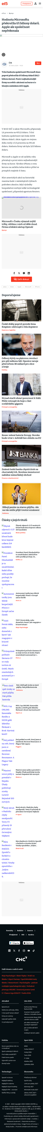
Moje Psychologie (8, 976)
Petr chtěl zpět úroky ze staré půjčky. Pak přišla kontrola (27, 686)
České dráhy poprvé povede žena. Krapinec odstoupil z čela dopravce (20, 325)
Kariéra (31, 935)
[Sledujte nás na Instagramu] (24, 950)
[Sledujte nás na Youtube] (29, 950)
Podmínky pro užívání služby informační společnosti (21, 1116)
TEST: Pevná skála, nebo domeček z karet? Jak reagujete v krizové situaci (28, 622)
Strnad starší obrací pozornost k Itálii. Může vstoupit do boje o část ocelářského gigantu (21, 401)
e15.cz (4, 13)
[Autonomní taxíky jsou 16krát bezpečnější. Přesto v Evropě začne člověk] (8, 604)
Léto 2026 (28, 1001)
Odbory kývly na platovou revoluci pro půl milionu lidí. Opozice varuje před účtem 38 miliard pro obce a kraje (20, 362)
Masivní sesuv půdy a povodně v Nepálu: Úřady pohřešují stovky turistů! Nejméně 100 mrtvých (28, 772)
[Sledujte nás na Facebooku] (19, 950)
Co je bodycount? (7, 1022)
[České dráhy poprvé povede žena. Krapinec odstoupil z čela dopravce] (21, 310)
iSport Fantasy (14, 979)
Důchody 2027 (29, 1087)
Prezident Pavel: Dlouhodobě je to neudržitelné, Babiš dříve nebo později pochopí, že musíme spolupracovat (28, 554)
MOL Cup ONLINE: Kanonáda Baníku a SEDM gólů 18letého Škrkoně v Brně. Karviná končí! (28, 708)
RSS (23, 935)
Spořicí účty (28, 1080)
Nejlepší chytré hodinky (9, 1087)
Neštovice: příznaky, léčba (10, 1010)
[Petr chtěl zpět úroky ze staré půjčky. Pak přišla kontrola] (8, 692)
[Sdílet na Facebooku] (14, 273)
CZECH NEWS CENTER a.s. (29, 1104)
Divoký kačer (6, 1063)
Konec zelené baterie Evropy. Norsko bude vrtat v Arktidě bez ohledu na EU (21, 436)
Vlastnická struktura (28, 1121)
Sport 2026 (28, 1040)
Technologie (6, 1072)
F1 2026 (26, 1058)
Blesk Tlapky (21, 976)
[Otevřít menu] (40, 3)
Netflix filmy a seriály (8, 1093)
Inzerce (30, 931)
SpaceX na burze (7, 1077)
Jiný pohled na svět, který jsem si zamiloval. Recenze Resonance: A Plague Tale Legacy (28, 742)
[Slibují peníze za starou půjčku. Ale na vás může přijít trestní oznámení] (21, 493)
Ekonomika (28, 1072)
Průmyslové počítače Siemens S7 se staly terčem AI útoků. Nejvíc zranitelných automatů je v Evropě (28, 653)
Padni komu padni (8, 1057)
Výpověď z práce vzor (9, 1060)
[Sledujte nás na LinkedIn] (9, 950)
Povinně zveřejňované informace (26, 1127)
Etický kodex (10, 1127)
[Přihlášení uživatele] (35, 3)
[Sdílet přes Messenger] (24, 273)
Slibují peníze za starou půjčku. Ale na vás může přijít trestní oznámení (20, 508)
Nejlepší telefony (7, 1080)
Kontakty (9, 931)
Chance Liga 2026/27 (12, 993)
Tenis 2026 (27, 1055)
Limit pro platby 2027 (31, 1084)
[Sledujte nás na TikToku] (33, 950)
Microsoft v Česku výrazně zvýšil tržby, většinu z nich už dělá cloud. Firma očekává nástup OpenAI (19, 224)
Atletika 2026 (28, 1061)
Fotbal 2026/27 (29, 1049)
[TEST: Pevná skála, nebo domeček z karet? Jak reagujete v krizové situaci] (8, 633)
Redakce (20, 931)
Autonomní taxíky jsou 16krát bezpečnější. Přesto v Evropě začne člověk (27, 595)
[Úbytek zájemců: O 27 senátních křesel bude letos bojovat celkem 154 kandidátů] (8, 536)
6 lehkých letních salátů (31, 1033)
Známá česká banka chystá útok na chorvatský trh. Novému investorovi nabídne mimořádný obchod (21, 472)
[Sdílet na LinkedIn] (29, 273)
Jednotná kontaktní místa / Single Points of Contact (21, 1124)
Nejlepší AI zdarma (8, 1084)
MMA (26, 1046)
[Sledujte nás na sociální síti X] (14, 950)
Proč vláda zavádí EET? (9, 1054)
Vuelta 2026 (26, 993)
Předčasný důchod (30, 1077)
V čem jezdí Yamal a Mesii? (10, 1013)
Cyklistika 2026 (29, 1064)
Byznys (11, 13)
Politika (5, 1040)
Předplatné (13, 935)
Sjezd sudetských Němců (10, 1051)
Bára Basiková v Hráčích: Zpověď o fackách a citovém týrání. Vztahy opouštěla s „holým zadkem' (28, 843)
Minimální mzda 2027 (31, 1090)
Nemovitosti (13, 983)
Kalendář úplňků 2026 (9, 1019)
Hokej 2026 (27, 1052)
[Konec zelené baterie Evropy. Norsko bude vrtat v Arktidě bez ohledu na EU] (21, 421)
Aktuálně (5, 1001)
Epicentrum (5, 1007)
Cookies (34, 1119)
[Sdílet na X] (19, 273)
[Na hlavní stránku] (5, 3)
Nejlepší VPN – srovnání (9, 1090)
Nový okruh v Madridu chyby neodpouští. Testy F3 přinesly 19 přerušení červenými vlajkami (28, 809)
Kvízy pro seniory (7, 1016)
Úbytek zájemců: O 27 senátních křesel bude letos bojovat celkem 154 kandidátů (28, 527)
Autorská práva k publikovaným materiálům (21, 1114)
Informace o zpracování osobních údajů (17, 1119)
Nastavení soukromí (13, 1121)
